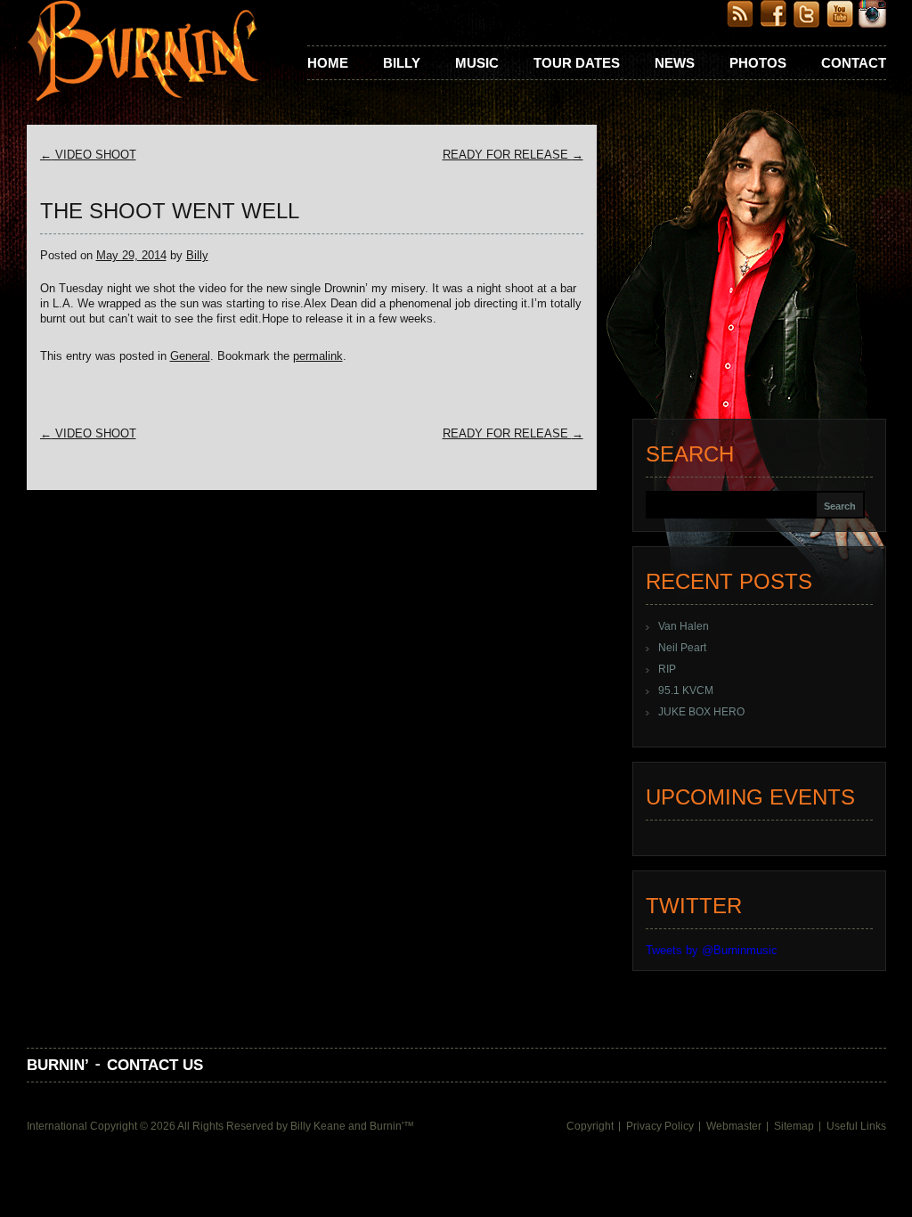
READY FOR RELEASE (513, 154)
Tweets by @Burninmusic (712, 950)
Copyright (590, 1126)
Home (327, 62)
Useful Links (856, 1126)
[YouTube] (839, 23)
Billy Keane (318, 1126)
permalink (318, 356)
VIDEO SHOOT (88, 154)
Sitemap (794, 1126)
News (675, 62)
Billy (401, 62)
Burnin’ (58, 1065)
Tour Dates (576, 62)
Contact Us (155, 1065)
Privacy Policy (660, 1126)
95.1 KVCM (685, 690)
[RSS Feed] (740, 23)
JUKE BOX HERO (701, 712)
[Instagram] (872, 23)
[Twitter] (806, 23)
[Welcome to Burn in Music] (143, 52)
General (190, 356)
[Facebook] (773, 23)
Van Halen (683, 626)
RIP (667, 669)
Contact (853, 62)
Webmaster (733, 1126)
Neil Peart (682, 647)
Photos (757, 62)
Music (477, 62)
